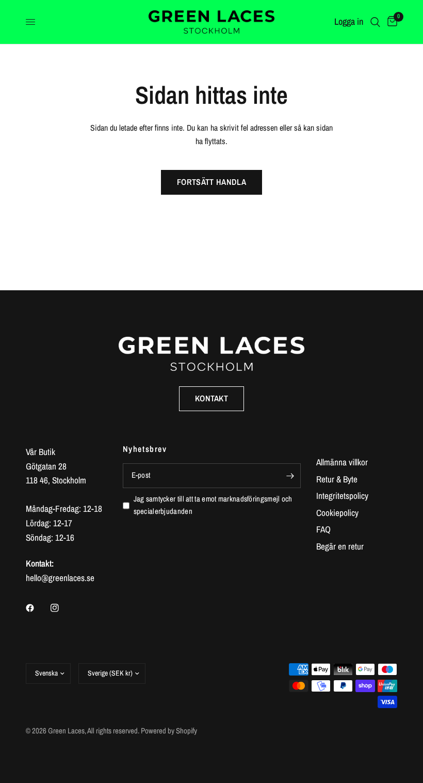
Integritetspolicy (342, 496)
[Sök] (375, 22)
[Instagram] (62, 608)
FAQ (323, 529)
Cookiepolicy (337, 513)
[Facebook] (37, 608)
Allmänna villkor (342, 462)
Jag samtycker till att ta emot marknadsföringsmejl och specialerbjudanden (213, 505)
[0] (390, 22)
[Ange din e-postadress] (290, 475)
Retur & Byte (336, 479)
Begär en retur (340, 546)
